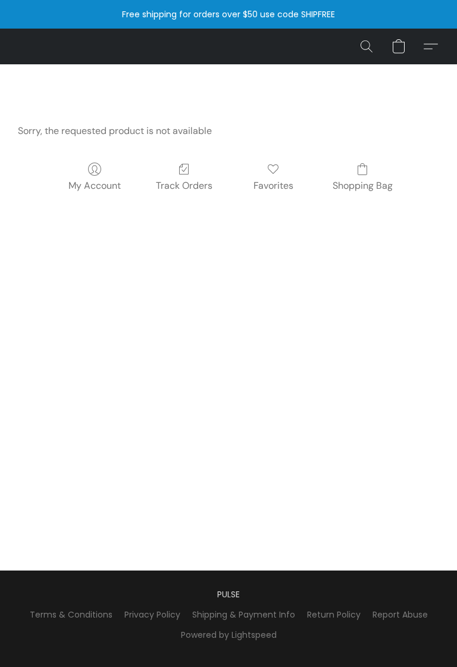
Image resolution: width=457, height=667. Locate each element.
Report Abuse (400, 615)
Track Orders (184, 185)
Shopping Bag (363, 185)
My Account (94, 185)
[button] (366, 46)
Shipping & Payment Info (243, 615)
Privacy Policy (152, 615)
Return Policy (334, 615)
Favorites (273, 185)
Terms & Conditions (71, 615)
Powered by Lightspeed (229, 635)
